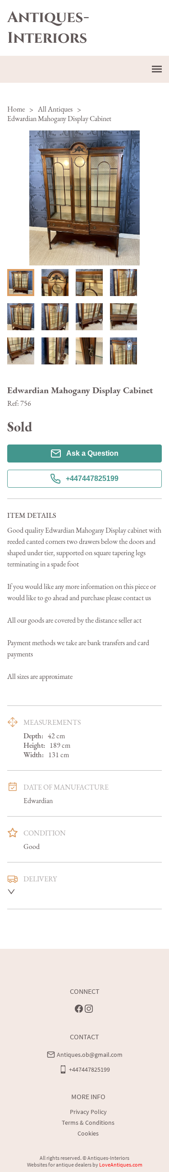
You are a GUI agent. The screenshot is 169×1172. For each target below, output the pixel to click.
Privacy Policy (88, 1112)
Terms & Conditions (88, 1122)
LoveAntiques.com (120, 1164)
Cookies (88, 1133)
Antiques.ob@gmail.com (90, 1055)
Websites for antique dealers (59, 1164)
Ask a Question (92, 453)
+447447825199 (92, 478)
